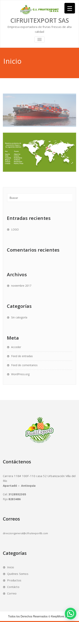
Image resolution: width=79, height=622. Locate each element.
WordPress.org (20, 374)
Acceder (16, 347)
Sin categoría (19, 317)
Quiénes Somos (17, 574)
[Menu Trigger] (69, 8)
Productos (14, 580)
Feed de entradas (22, 356)
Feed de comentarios (24, 365)
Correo (11, 593)
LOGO (15, 229)
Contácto (13, 587)
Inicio (10, 567)
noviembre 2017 (21, 285)
